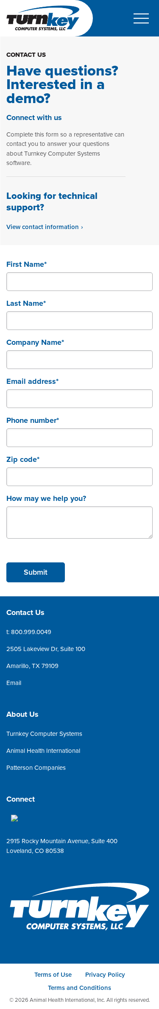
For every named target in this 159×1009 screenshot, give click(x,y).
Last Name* (26, 303)
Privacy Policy (105, 974)
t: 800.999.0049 (28, 632)
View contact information (42, 227)
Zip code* (22, 459)
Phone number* (32, 420)
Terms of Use (53, 974)
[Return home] (79, 908)
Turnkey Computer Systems (44, 734)
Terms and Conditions (79, 988)
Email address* (32, 381)
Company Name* (35, 342)
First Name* (26, 264)
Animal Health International (43, 751)
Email (13, 683)
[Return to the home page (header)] (42, 18)
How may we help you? (46, 498)
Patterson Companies (36, 767)
